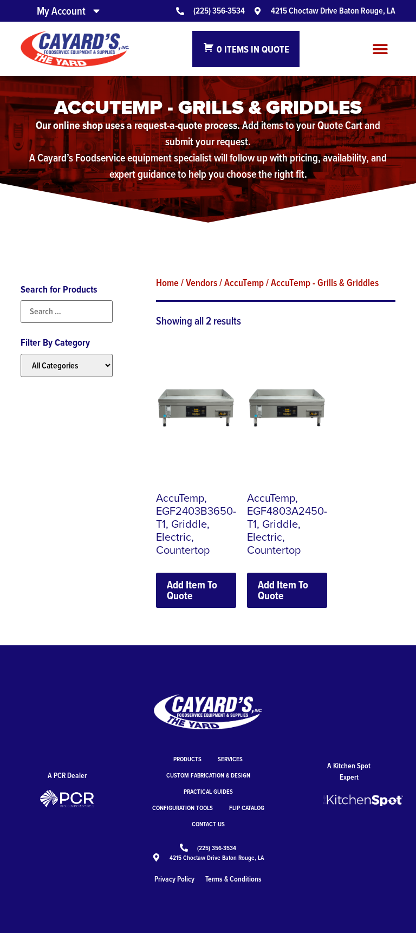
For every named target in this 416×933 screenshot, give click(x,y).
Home (167, 282)
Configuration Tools (182, 807)
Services (230, 758)
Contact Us (208, 823)
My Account (61, 10)
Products (187, 758)
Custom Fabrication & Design (208, 775)
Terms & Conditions (233, 878)
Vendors (201, 282)
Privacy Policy (174, 878)
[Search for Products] (66, 311)
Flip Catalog (246, 807)
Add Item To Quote (192, 590)
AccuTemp (244, 282)
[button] (380, 49)
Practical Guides (208, 791)
